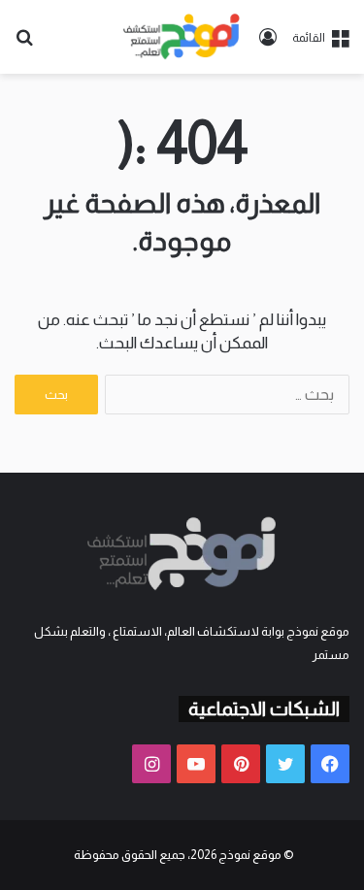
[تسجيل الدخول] (268, 44)
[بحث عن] (24, 44)
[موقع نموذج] (182, 37)
